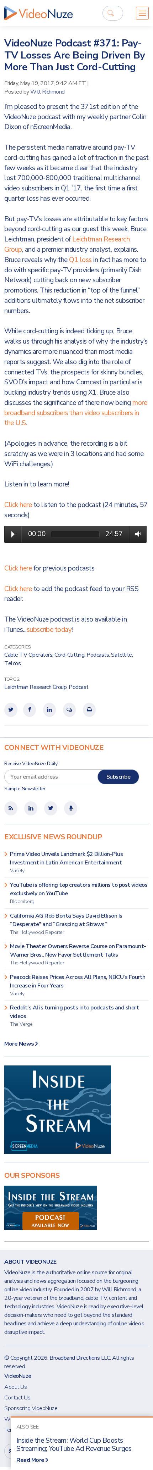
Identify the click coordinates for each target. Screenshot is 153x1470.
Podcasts (97, 655)
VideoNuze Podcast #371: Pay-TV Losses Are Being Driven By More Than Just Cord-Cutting (74, 55)
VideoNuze (17, 1376)
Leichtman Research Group (35, 687)
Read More (30, 1460)
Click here (18, 505)
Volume (136, 534)
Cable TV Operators (28, 655)
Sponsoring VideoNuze (30, 1408)
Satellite (121, 655)
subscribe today (49, 629)
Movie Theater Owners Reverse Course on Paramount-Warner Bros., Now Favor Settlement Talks (78, 954)
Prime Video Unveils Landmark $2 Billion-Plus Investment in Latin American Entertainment (66, 862)
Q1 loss (81, 260)
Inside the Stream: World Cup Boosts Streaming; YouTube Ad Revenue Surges (73, 1444)
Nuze (38, 13)
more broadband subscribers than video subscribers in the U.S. (75, 413)
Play (13, 534)
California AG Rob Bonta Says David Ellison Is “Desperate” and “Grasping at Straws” (66, 924)
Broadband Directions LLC (79, 1358)
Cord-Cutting (69, 655)
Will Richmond (47, 92)
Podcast (79, 687)
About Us (15, 1387)
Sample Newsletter (25, 788)
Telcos (12, 663)
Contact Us (17, 1398)
